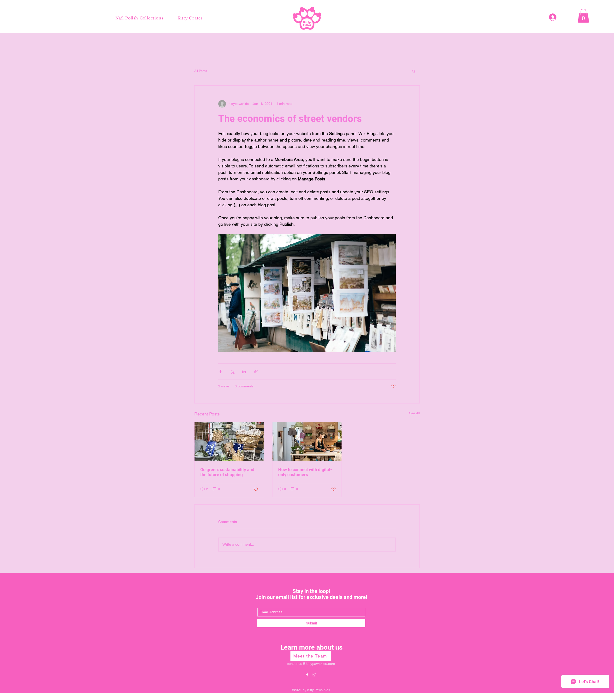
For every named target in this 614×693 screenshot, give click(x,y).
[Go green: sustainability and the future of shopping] (229, 441)
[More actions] (393, 104)
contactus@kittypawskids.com (311, 664)
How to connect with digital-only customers (305, 472)
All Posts (200, 71)
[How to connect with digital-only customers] (307, 441)
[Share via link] (256, 371)
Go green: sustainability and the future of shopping (227, 472)
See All (414, 413)
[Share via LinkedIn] (244, 371)
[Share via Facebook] (220, 371)
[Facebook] (307, 674)
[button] (583, 16)
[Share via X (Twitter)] (232, 371)
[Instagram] (314, 674)
